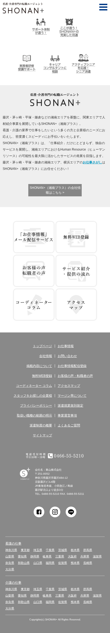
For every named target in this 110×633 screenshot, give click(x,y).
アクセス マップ (76, 304)
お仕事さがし (92, 162)
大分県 (9, 569)
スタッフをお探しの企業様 (33, 395)
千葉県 (50, 550)
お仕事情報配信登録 (72, 366)
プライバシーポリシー (36, 405)
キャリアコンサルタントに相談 (55, 63)
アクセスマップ (69, 386)
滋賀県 (97, 556)
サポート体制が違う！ (41, 26)
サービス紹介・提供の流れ (76, 270)
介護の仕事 (13, 583)
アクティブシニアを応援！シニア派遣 (83, 63)
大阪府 (72, 556)
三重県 (59, 556)
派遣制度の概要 (41, 425)
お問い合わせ (67, 356)
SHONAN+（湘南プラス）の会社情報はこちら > (55, 190)
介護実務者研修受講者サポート (27, 63)
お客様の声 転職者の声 (34, 270)
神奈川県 (11, 550)
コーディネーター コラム (34, 304)
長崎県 (87, 562)
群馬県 (87, 550)
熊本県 (75, 562)
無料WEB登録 (76, 237)
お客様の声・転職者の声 (75, 376)
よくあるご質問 (69, 425)
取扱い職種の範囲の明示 (34, 415)
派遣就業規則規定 (70, 405)
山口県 (37, 562)
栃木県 (75, 550)
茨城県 (62, 550)
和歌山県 (24, 562)
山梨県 (9, 556)
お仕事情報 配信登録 (34, 237)
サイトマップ (42, 435)
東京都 (25, 550)
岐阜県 (47, 556)
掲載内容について (39, 366)
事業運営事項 (67, 415)
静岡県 (34, 556)
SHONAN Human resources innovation (30, 480)
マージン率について (72, 396)
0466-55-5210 (50, 493)
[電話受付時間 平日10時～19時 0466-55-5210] (55, 455)
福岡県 (50, 562)
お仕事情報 (66, 346)
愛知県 (22, 556)
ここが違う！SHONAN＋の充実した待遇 (69, 26)
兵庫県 (84, 556)
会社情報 (45, 356)
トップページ (42, 346)
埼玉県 (37, 550)
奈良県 (9, 562)
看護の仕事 (13, 543)
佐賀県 (62, 562)
